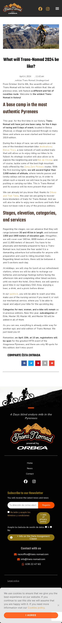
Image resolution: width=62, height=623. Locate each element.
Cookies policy (36, 607)
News (30, 468)
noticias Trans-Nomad (25, 80)
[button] (57, 8)
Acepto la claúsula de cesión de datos (26, 527)
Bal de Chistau (45, 160)
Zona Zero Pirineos (34, 166)
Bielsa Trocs (9, 150)
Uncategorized (42, 80)
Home (30, 463)
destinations (45, 146)
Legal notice (13, 580)
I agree (31, 615)
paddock (14, 293)
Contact (30, 473)
